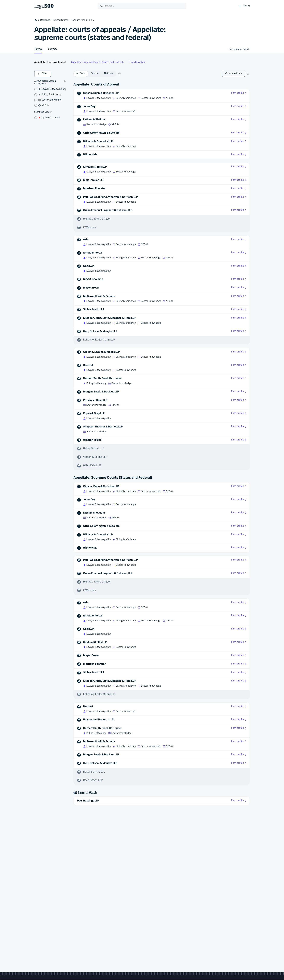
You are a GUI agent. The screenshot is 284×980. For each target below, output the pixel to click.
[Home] (63, 6)
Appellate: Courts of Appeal (50, 62)
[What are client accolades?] (65, 81)
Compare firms (233, 73)
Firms (38, 49)
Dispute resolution (82, 20)
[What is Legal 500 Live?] (51, 112)
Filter (44, 73)
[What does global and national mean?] (119, 73)
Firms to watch (137, 62)
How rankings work (239, 49)
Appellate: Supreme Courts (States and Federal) (97, 62)
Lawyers (52, 49)
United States (60, 20)
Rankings (45, 20)
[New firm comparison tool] (248, 73)
